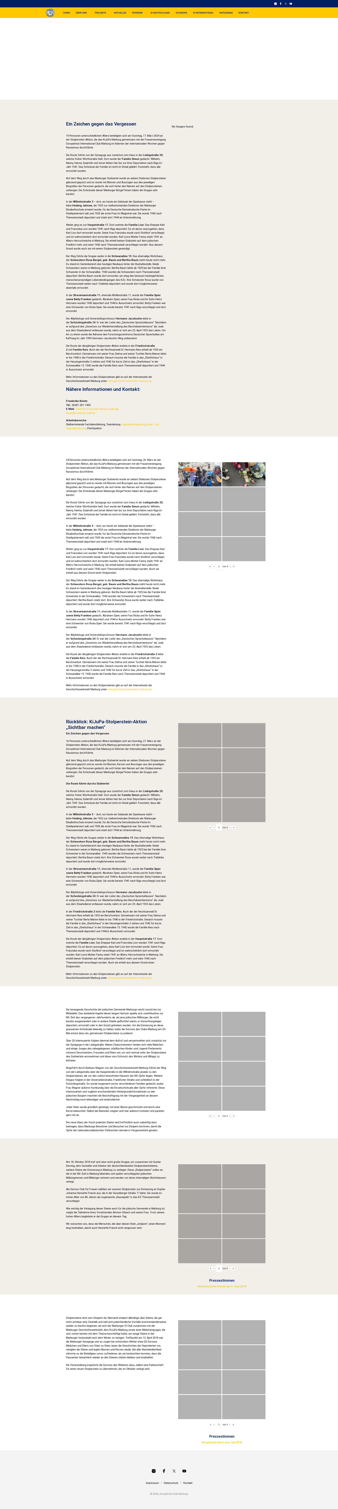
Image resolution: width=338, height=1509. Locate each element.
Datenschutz (171, 1483)
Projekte (100, 12)
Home (66, 12)
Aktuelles (120, 12)
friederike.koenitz (85, 409)
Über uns (81, 12)
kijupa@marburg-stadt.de (80, 413)
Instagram (226, 12)
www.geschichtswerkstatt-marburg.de (129, 381)
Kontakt (244, 12)
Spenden (137, 12)
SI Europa (181, 12)
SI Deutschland (160, 12)
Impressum (152, 1483)
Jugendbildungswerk (133, 424)
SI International (203, 12)
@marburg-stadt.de (106, 409)
